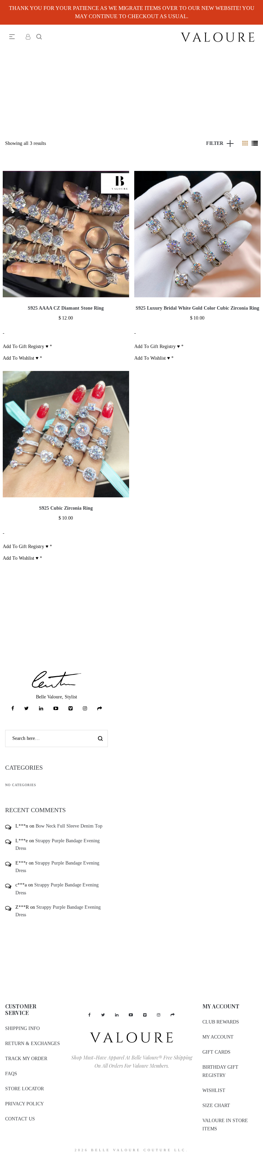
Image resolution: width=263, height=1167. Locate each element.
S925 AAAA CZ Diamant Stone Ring (66, 308)
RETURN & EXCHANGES (32, 1043)
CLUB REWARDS (220, 1022)
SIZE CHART (216, 1105)
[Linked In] (41, 708)
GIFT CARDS (216, 1052)
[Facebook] (12, 708)
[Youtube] (55, 708)
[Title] (99, 708)
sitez (4, 1162)
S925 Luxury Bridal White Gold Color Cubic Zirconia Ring (197, 308)
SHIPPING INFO (22, 1028)
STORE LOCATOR (24, 1088)
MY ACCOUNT (218, 1037)
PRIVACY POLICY (24, 1103)
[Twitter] (26, 708)
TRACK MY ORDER (26, 1058)
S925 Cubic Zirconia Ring (66, 508)
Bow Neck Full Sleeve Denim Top (69, 826)
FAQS (11, 1073)
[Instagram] (85, 708)
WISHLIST (213, 1090)
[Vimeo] (70, 708)
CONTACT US (20, 1118)
